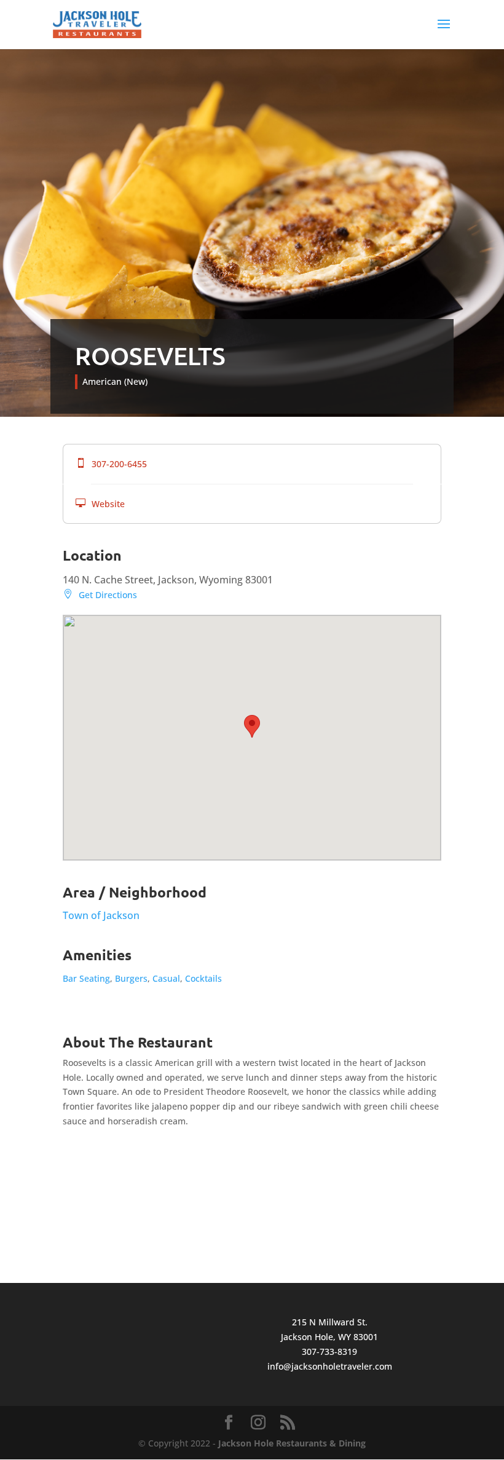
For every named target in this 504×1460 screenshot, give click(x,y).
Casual (166, 978)
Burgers (131, 978)
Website (100, 504)
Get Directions (100, 595)
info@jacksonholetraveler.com (329, 1366)
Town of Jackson (101, 915)
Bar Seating (86, 978)
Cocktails (203, 978)
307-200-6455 (111, 464)
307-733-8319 (329, 1351)
